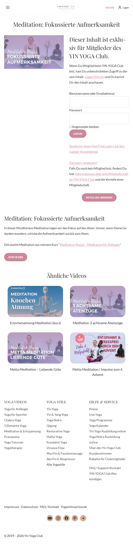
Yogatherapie (13, 448)
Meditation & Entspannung (22, 431)
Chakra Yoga (12, 420)
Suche (110, 7)
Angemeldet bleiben (85, 127)
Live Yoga (95, 414)
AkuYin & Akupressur (61, 459)
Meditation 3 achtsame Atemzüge (98, 323)
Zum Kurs (15, 257)
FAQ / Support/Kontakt (105, 468)
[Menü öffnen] (7, 7)
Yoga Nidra (54, 420)
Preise (93, 409)
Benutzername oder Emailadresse (91, 93)
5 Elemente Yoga (15, 426)
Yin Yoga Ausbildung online (107, 431)
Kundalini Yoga (57, 442)
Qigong (51, 426)
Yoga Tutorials (14, 442)
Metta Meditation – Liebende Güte (35, 369)
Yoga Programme (100, 420)
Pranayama (11, 437)
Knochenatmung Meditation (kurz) (35, 323)
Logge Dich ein (94, 77)
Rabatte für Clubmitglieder (107, 459)
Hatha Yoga (54, 437)
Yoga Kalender (99, 426)
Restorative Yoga (58, 431)
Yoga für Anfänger (16, 409)
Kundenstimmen (100, 453)
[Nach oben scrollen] (122, 546)
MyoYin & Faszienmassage (64, 453)
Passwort (75, 110)
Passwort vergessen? (83, 163)
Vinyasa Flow (56, 448)
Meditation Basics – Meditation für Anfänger (90, 245)
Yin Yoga (52, 409)
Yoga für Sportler (15, 414)
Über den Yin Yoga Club (105, 448)
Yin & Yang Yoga (57, 414)
